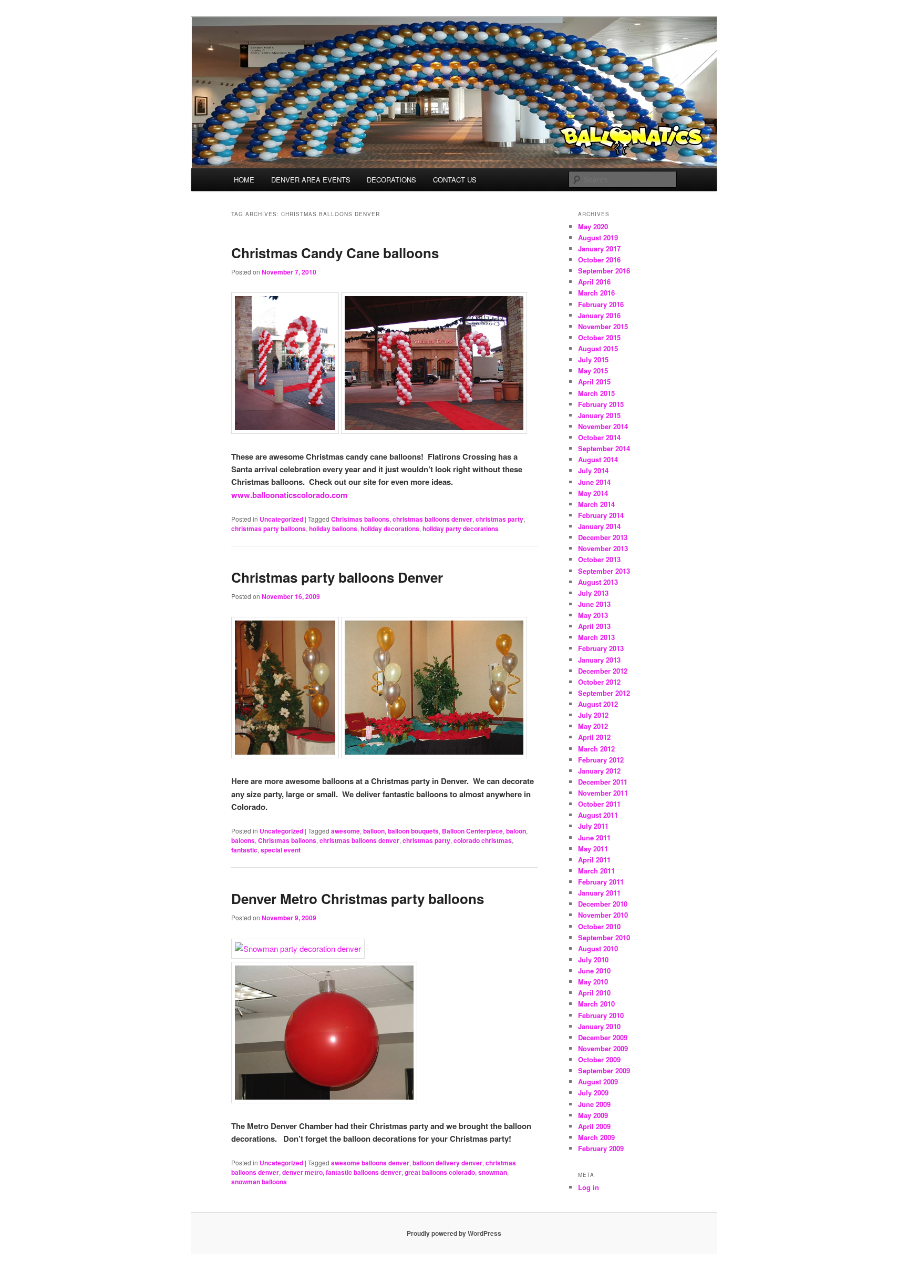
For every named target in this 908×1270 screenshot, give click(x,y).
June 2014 (594, 482)
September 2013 (604, 571)
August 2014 (598, 459)
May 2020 (593, 226)
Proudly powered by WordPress (454, 1233)
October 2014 (599, 437)
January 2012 (599, 771)
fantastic (244, 850)
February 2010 (601, 1015)
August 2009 (598, 1081)
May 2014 (593, 493)
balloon (374, 831)
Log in (588, 1187)
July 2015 (593, 359)
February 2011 (601, 882)
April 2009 (594, 1126)
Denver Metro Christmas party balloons (357, 898)
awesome (345, 831)
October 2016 (599, 260)
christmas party (499, 519)
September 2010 (604, 937)
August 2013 (598, 582)
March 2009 (596, 1137)
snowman (492, 1172)
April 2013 (594, 626)
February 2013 (601, 648)
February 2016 (601, 304)
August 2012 (598, 704)
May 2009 (593, 1115)
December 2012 (602, 671)
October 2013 (599, 559)
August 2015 (598, 348)
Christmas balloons (360, 519)
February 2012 (601, 760)
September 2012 (604, 693)
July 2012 (593, 715)
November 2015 (603, 326)
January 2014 (599, 526)
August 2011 (598, 815)
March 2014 (596, 504)
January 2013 (599, 660)
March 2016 (596, 293)
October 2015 (599, 337)
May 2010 (593, 982)
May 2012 (593, 726)
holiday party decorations (460, 528)
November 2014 (603, 426)
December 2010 (602, 904)
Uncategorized (281, 519)
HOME (244, 180)
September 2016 (604, 271)
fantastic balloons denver (363, 1172)
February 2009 (601, 1148)
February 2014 (601, 515)
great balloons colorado (440, 1172)
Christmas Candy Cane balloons (335, 252)
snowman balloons (259, 1181)
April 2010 (594, 993)
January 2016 (599, 315)
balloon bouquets (413, 831)
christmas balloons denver (432, 519)
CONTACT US (455, 180)
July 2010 (593, 959)
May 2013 (593, 615)
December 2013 (602, 537)
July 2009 (593, 1093)
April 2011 (594, 860)
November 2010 (603, 915)
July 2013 (593, 593)
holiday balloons (333, 528)
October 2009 (599, 1059)
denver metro (302, 1172)
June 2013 (594, 604)
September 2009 (604, 1070)
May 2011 (593, 849)
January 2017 (599, 248)
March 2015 (596, 393)
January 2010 (599, 1026)
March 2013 (596, 637)
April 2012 (594, 737)
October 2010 (599, 926)
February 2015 (601, 404)
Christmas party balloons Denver (337, 577)
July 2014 (593, 470)
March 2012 (596, 749)
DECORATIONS (391, 180)
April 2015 (594, 382)
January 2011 (599, 893)
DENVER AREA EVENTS (310, 180)
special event (281, 850)
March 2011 (596, 871)
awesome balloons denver (370, 1162)
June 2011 (594, 837)
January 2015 (599, 415)
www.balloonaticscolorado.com (289, 495)
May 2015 (593, 370)
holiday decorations (389, 528)
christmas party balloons (268, 528)
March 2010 (596, 1004)
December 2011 (602, 782)
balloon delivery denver (447, 1162)
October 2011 (599, 804)
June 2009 (594, 1104)
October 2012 (599, 682)
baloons (243, 840)
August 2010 (598, 948)
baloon (516, 831)
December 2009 (602, 1037)
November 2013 (603, 548)
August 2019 (598, 237)
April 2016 (594, 282)
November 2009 (603, 1048)
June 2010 (594, 971)
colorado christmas (482, 840)
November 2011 (603, 793)
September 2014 (604, 448)
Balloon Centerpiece (472, 831)
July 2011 (593, 826)
